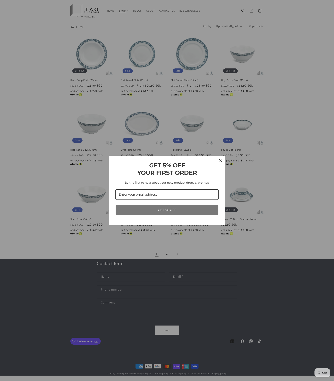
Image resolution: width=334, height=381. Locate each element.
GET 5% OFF (167, 210)
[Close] (220, 160)
